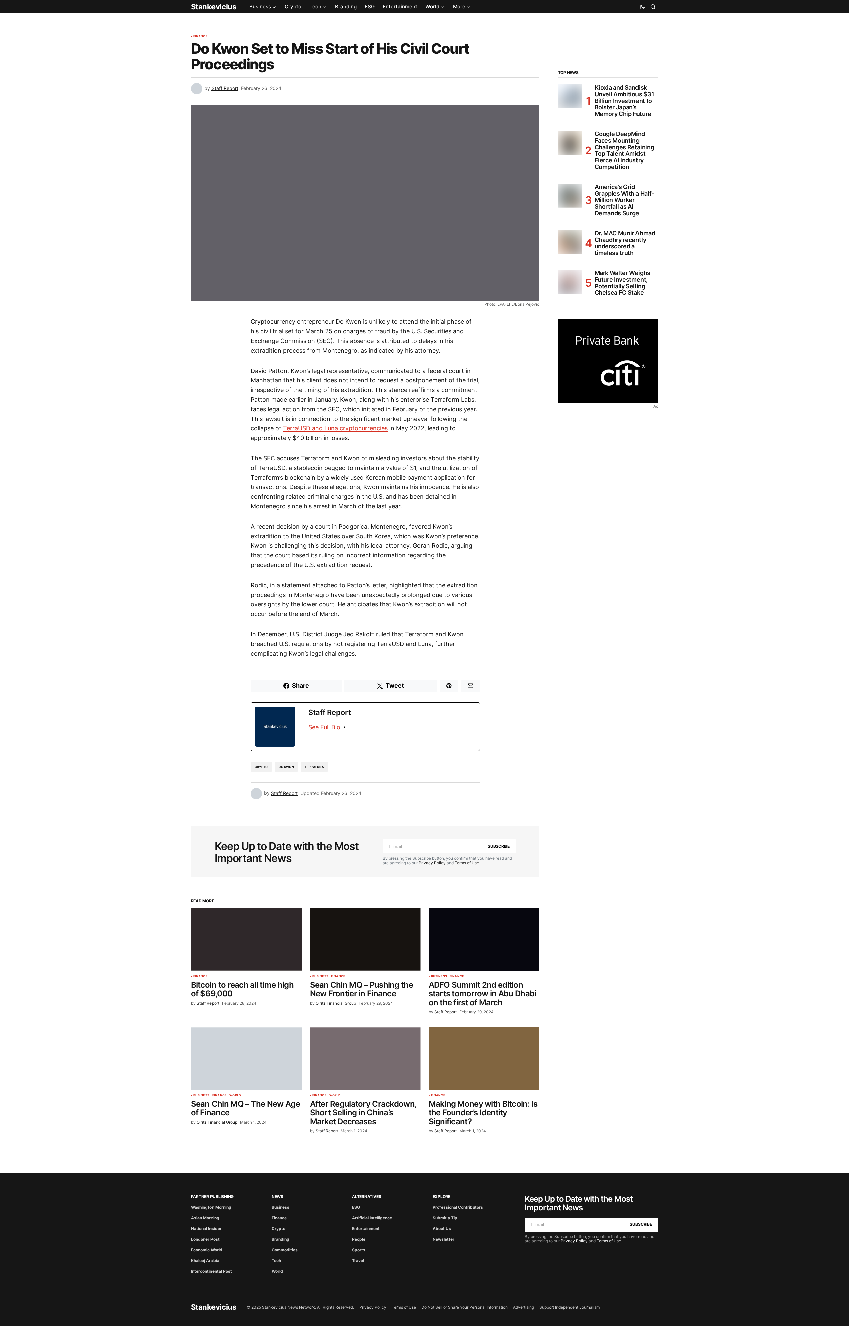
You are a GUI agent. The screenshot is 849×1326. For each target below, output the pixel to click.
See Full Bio (324, 727)
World (235, 1095)
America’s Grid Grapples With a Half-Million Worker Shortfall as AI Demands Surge (624, 200)
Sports (358, 1249)
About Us (442, 1228)
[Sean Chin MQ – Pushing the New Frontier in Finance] (365, 939)
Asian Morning (205, 1217)
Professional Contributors (458, 1207)
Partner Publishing (212, 1196)
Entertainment (366, 1228)
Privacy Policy (432, 862)
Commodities (285, 1249)
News (277, 1196)
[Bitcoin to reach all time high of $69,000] (246, 939)
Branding (280, 1239)
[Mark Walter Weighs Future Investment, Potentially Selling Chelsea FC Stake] (570, 282)
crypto (261, 767)
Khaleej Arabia (205, 1260)
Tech (276, 1260)
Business (320, 976)
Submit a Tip (445, 1217)
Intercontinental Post (211, 1271)
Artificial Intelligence (372, 1217)
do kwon (286, 767)
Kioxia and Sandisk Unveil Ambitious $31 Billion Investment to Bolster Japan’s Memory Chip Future (624, 100)
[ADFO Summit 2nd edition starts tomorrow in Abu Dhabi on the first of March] (484, 939)
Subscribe (499, 846)
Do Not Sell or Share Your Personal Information (464, 1307)
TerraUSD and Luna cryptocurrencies (335, 428)
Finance (200, 36)
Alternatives (366, 1196)
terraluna (314, 767)
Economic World (206, 1249)
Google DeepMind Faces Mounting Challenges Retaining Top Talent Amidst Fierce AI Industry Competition (624, 150)
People (358, 1239)
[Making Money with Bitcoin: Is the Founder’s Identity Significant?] (484, 1058)
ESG (356, 1207)
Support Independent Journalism (569, 1307)
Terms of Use (467, 862)
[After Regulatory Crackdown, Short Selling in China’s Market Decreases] (365, 1058)
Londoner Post (205, 1239)
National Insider (206, 1228)
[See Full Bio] (344, 727)
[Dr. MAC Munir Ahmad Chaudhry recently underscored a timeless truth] (570, 242)
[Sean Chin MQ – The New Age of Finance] (246, 1058)
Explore (441, 1196)
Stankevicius (213, 6)
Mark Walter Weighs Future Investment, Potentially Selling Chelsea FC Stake (623, 283)
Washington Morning (211, 1207)
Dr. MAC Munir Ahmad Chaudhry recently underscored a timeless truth (625, 243)
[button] (642, 6)
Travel (358, 1260)
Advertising (523, 1307)
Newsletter (443, 1239)
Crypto (278, 1228)
